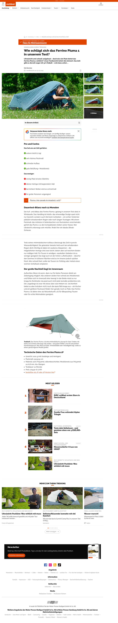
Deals (72, 8)
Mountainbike (19, 572)
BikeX (29, 614)
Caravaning (36, 614)
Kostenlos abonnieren (16, 555)
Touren (56, 8)
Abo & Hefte (56, 586)
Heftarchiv (48, 586)
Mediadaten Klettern (60, 593)
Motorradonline (87, 614)
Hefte (56, 0)
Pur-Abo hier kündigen (76, 572)
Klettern (14, 8)
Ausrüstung (5, 8)
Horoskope (64, 8)
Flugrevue (52, 614)
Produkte (62, 0)
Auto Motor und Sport (19, 614)
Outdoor (96, 614)
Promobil (41, 617)
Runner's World (50, 617)
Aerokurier (8, 614)
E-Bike (34, 572)
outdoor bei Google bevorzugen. (63, 137)
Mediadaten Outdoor (45, 593)
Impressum (22, 579)
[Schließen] (78, 131)
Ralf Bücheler (28, 68)
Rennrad (27, 572)
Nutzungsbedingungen (39, 579)
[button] (42, 96)
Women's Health (62, 617)
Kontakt (14, 579)
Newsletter (9, 572)
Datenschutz (52, 579)
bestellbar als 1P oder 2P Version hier (40, 372)
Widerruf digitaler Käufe (92, 572)
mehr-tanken (67, 614)
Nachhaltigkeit (35, 8)
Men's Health (77, 614)
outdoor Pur (63, 572)
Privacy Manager (63, 579)
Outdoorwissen (46, 8)
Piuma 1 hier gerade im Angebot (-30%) (45, 200)
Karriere (90, 579)
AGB (29, 579)
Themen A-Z (54, 572)
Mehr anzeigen (51, 531)
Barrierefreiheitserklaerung (78, 579)
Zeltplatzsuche (24, 8)
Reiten (46, 572)
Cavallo (44, 614)
